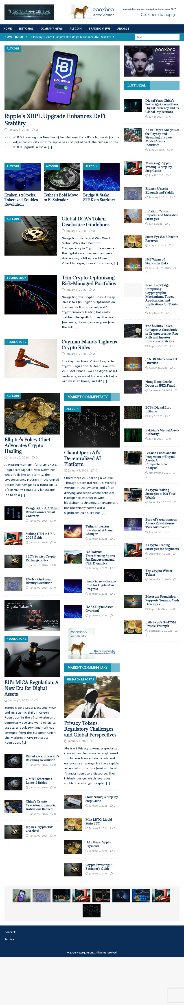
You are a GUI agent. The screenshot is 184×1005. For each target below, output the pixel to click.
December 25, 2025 (160, 502)
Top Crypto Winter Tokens (158, 573)
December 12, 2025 (160, 579)
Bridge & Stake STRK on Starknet (99, 197)
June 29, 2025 (156, 150)
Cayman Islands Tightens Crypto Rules (89, 345)
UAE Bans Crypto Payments (98, 844)
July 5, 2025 (155, 416)
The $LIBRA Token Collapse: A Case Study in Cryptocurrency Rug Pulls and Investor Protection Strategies (161, 333)
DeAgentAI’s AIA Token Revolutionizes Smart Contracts (42, 512)
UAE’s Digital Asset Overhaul (99, 609)
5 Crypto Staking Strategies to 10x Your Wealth (160, 493)
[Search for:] (157, 36)
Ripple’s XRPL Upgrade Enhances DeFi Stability (54, 119)
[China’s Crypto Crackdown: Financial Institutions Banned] (13, 806)
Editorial (26, 28)
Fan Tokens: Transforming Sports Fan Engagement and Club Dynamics (100, 557)
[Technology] (30, 294)
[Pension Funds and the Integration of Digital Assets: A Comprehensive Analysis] (133, 458)
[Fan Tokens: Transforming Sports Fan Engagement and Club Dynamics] (73, 557)
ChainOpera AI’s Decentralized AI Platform (82, 458)
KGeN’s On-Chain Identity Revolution (39, 581)
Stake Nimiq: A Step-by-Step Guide (102, 799)
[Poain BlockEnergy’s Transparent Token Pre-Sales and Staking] (161, 895)
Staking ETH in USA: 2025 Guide (40, 536)
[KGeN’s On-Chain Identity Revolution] (13, 584)
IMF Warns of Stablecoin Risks (156, 261)
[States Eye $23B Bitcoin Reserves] (133, 241)
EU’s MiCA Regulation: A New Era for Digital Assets (31, 688)
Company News (51, 28)
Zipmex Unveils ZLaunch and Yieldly (159, 190)
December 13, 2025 (160, 268)
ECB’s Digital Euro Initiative (158, 409)
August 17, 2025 (158, 609)
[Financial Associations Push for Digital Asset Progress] (73, 586)
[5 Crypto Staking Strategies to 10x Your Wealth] (133, 494)
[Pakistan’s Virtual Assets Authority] (133, 435)
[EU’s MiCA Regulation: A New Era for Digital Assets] (32, 656)
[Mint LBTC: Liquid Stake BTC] (73, 824)
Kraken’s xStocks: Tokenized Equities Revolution (21, 200)
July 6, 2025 (155, 224)
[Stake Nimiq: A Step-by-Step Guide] (73, 802)
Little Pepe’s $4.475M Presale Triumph (160, 624)
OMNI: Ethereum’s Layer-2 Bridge (39, 781)
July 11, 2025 (156, 117)
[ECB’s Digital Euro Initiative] (133, 412)
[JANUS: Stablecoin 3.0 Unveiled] (133, 364)
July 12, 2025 (156, 175)
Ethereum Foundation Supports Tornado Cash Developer (162, 600)
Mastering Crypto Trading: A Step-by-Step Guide (159, 167)
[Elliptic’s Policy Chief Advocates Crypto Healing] (32, 414)
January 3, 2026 (76, 230)
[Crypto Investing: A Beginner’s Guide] (73, 869)
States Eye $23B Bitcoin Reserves (161, 239)
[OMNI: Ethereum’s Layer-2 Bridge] (13, 783)
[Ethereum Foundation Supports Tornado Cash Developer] (133, 601)
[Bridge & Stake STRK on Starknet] (101, 177)
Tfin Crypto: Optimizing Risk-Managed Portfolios (89, 280)
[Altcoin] (30, 235)
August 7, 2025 (157, 245)
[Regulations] (30, 358)
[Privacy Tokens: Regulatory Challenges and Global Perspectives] (92, 697)
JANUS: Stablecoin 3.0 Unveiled (161, 361)
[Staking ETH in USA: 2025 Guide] (13, 538)
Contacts (10, 932)
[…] (50, 146)
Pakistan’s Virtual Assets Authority (162, 432)
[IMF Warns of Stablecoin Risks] (133, 264)
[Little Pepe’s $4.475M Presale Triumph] (133, 627)
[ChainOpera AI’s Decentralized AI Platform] (92, 427)
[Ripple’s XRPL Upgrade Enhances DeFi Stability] (62, 77)
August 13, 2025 (158, 368)
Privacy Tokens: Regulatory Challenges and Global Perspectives (90, 729)
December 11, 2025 (159, 554)
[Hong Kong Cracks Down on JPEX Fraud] (133, 386)
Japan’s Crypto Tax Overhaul (39, 829)
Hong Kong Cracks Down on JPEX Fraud (160, 383)
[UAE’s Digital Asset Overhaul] (73, 611)
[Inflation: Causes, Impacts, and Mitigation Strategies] (133, 216)
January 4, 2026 (19, 129)
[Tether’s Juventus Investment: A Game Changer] (73, 531)
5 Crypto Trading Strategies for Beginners (162, 547)
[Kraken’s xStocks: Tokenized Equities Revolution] (22, 177)
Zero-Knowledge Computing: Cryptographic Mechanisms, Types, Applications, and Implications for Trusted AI (162, 296)
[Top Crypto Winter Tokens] (133, 575)
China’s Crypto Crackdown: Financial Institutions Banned (41, 805)
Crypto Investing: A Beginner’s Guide (99, 867)
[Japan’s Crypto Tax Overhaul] (13, 832)
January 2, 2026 (19, 457)
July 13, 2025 (156, 313)
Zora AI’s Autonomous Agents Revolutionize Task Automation (161, 523)
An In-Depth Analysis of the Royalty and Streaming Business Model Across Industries (162, 137)
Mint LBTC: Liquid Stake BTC (98, 821)
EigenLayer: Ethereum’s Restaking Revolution (42, 758)
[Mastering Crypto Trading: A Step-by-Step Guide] (133, 168)
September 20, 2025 (160, 631)
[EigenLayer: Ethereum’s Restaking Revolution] (13, 761)
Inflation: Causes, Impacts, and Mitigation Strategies (161, 215)
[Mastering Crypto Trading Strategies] (81, 895)
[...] (23, 494)
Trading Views (99, 28)
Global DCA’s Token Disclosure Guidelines (86, 222)
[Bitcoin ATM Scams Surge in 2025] (101, 895)
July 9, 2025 (155, 532)
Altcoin (76, 28)
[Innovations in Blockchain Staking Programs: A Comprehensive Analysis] (92, 910)
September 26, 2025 (160, 390)
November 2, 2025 (159, 473)
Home (7, 28)
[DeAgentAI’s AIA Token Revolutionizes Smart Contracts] (13, 513)
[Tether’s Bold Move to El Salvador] (62, 177)
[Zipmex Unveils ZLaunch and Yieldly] (133, 193)
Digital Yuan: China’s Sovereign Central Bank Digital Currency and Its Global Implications (162, 106)
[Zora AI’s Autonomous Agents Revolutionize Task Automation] (133, 524)
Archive (123, 28)
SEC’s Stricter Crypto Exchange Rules (41, 558)
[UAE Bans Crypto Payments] (73, 847)
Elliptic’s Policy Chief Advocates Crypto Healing (27, 445)
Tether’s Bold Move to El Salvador (61, 197)
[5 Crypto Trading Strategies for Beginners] (133, 550)
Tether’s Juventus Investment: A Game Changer (99, 530)
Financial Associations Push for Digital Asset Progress (100, 585)
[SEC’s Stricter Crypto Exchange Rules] (13, 561)
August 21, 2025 (158, 346)
